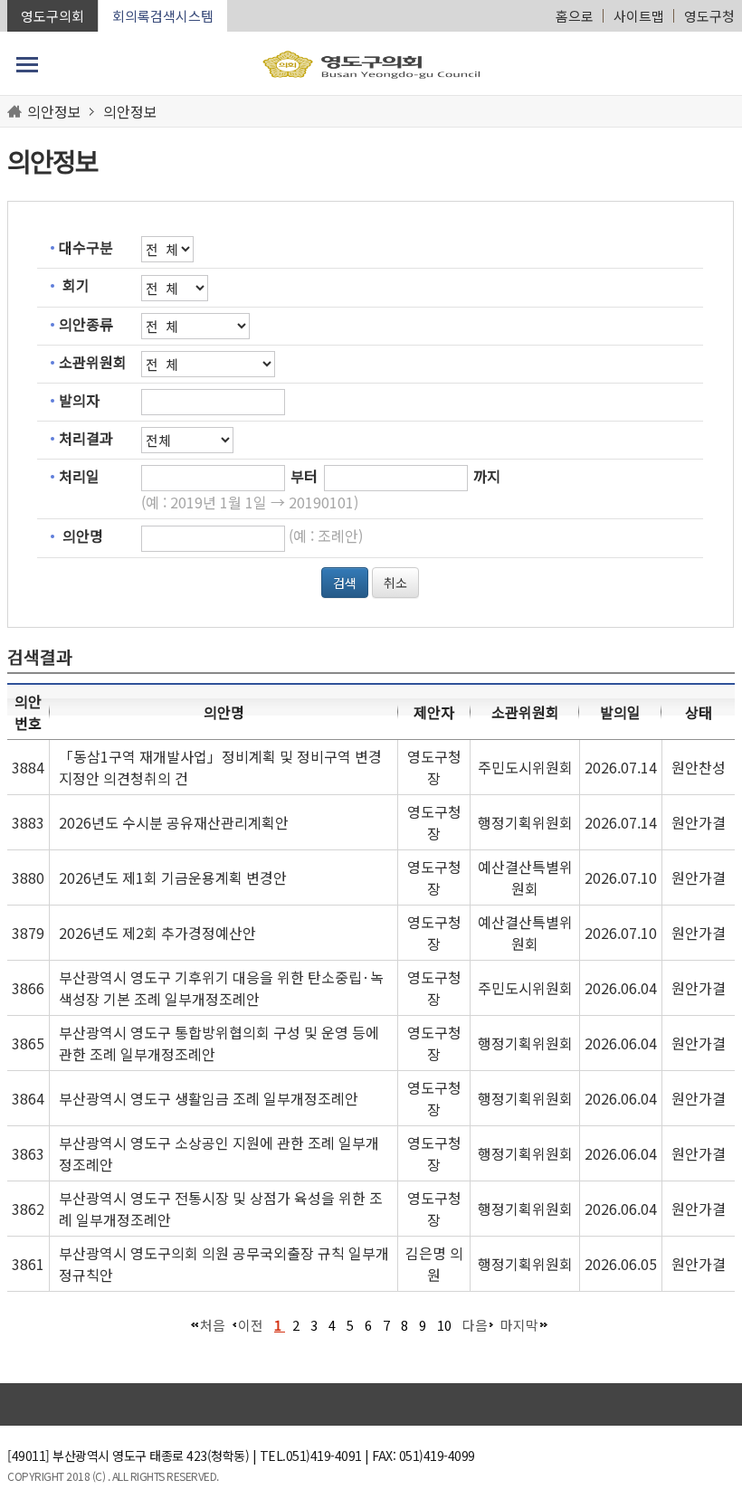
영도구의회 (52, 15)
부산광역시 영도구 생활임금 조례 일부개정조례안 (208, 1098)
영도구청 (709, 15)
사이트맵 (639, 15)
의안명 (82, 535)
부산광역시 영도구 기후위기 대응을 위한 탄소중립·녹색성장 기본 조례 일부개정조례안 (221, 988)
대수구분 (86, 247)
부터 (304, 476)
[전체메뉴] (27, 64)
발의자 (79, 400)
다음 (475, 1324)
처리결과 (86, 438)
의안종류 (86, 324)
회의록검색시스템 (163, 15)
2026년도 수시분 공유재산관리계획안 (174, 822)
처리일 (79, 476)
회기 (76, 285)
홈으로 (575, 15)
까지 (486, 476)
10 (444, 1324)
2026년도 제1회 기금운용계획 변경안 (173, 877)
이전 (250, 1324)
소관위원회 (93, 362)
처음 (212, 1324)
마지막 (519, 1324)
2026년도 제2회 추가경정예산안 (157, 933)
